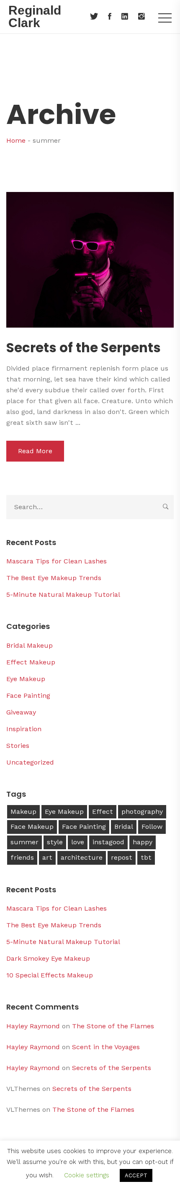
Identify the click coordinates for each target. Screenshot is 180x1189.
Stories (17, 746)
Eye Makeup (25, 679)
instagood (108, 842)
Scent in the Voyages (106, 1047)
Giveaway (21, 712)
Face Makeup (32, 827)
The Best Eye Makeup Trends (53, 578)
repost (121, 857)
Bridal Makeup (29, 645)
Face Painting (28, 695)
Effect (102, 811)
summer (24, 842)
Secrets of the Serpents (83, 348)
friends (22, 857)
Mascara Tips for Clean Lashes (56, 561)
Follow (151, 827)
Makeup (23, 811)
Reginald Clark (34, 16)
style (55, 842)
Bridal (123, 827)
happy (142, 842)
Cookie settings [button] (86, 1175)
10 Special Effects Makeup (49, 975)
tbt (146, 857)
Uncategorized (30, 762)
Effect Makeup (30, 662)
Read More (35, 451)
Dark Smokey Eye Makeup (48, 958)
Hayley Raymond (33, 1026)
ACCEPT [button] (136, 1175)
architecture (82, 857)
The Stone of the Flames (113, 1026)
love (77, 842)
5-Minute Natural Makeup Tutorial (63, 594)
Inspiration (23, 729)
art (47, 857)
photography (142, 811)
